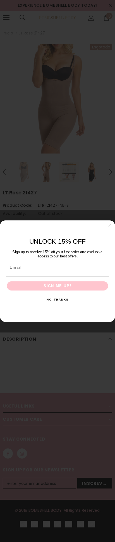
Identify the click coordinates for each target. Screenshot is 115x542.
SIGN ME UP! (57, 286)
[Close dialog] (110, 225)
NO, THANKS (57, 299)
